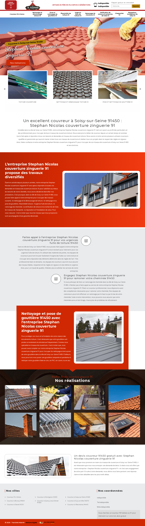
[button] (5, 89)
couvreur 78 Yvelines (119, 513)
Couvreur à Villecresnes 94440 (77, 504)
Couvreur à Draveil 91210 (15, 504)
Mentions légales (32, 522)
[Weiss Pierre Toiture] (32, 5)
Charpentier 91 (119, 14)
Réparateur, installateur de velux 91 (132, 14)
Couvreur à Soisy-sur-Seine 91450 (78, 497)
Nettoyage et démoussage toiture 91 (37, 14)
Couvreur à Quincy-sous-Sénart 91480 (47, 501)
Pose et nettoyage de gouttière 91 (52, 14)
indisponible (103, 3)
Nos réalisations (17, 63)
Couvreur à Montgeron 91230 (47, 497)
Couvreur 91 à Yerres (17, 14)
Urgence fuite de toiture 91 (77, 14)
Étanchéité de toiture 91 (66, 14)
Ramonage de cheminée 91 (90, 14)
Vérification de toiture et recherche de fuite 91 (105, 14)
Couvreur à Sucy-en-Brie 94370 (78, 501)
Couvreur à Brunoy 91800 (16, 501)
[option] (27, 87)
